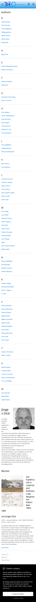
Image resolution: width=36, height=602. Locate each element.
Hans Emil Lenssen (7, 179)
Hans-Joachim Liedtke (7, 193)
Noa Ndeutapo (5, 264)
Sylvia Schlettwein (6, 309)
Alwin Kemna (5, 163)
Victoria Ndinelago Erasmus (9, 66)
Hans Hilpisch (5, 122)
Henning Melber (6, 235)
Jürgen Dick (4, 54)
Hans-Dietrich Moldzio (8, 246)
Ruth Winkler (5, 396)
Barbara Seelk (5, 323)
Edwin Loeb (4, 199)
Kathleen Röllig (5, 283)
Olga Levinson (5, 186)
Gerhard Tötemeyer (7, 352)
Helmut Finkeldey (6, 81)
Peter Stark (4, 336)
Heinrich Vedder (6, 370)
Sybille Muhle (5, 249)
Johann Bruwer (5, 35)
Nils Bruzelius (5, 39)
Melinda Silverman (6, 333)
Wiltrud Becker (5, 22)
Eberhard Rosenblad (7, 287)
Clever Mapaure (6, 222)
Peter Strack (5, 340)
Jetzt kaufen (5, 547)
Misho (3, 242)
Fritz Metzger (5, 239)
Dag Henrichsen (6, 119)
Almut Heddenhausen (8, 116)
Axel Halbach (5, 112)
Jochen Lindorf (5, 196)
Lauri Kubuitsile (5, 167)
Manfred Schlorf (6, 312)
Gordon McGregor (6, 232)
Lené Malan (4, 215)
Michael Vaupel (5, 367)
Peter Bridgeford (6, 29)
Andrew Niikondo (6, 271)
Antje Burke (4, 42)
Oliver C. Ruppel (6, 290)
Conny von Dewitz (7, 374)
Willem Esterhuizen (7, 70)
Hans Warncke (5, 393)
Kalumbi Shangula (6, 326)
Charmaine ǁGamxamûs (8, 97)
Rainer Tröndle (5, 355)
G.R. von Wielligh (6, 381)
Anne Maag (4, 211)
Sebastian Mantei (6, 218)
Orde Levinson (5, 189)
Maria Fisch (4, 85)
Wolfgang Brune (6, 32)
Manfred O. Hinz (6, 129)
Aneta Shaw (5, 329)
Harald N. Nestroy (6, 268)
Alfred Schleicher (6, 305)
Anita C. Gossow (6, 100)
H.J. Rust (3, 294)
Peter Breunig (5, 25)
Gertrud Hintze (5, 126)
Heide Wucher (5, 400)
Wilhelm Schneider (7, 319)
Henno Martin (5, 228)
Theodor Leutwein (6, 182)
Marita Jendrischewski (7, 151)
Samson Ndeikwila (6, 261)
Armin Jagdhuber (6, 145)
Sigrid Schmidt (5, 316)
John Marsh (4, 225)
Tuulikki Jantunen (6, 148)
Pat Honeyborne (6, 133)
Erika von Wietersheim (8, 377)
